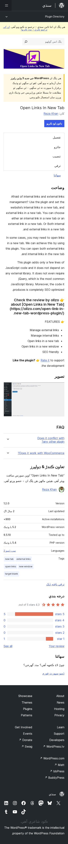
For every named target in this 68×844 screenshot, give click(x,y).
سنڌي (52, 794)
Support (59, 733)
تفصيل (57, 137)
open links (10, 566)
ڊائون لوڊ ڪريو (54, 123)
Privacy (59, 715)
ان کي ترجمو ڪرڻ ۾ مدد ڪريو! (25, 28)
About (60, 696)
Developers (56, 740)
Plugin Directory (54, 16)
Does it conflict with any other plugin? (50, 439)
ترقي (57, 166)
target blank (11, 573)
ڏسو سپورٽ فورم (53, 673)
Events (27, 733)
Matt (59, 765)
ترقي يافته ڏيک (55, 584)
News (60, 702)
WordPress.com (52, 758)
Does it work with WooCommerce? (41, 453)
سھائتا (57, 175)
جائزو (57, 147)
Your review (56, 646)
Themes (27, 702)
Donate (25, 740)
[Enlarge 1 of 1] (59, 387)
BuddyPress (54, 777)
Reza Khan (51, 113)
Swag (26, 746)
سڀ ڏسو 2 (10, 550)
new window (25, 566)
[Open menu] (6, 5)
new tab (9, 559)
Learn (60, 727)
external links (24, 559)
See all (8, 646)
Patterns (26, 715)
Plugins (27, 709)
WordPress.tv (53, 746)
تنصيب (57, 156)
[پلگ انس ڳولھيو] (26, 41)
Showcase (25, 696)
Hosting (59, 709)
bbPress (57, 771)
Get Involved (23, 727)
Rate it (45, 360)
